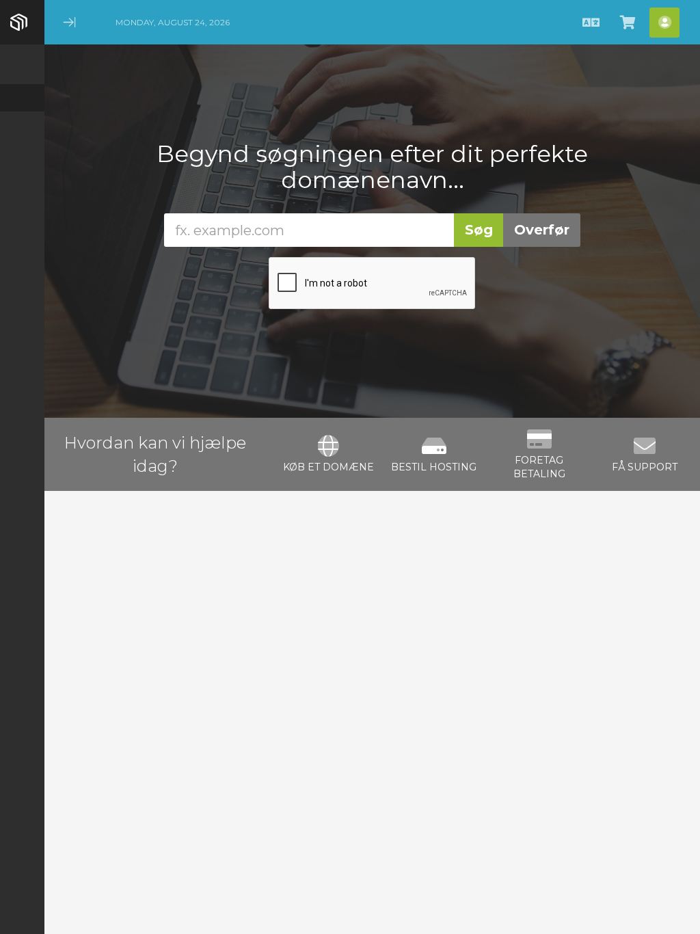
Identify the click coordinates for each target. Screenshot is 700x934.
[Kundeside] (22, 97)
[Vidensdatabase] (22, 180)
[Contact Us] (22, 234)
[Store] (22, 125)
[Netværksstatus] (22, 207)
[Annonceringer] (22, 152)
